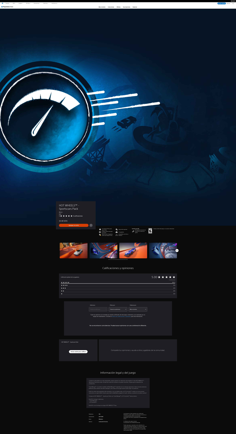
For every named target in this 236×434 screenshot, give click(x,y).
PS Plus (28, 3)
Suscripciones (126, 7)
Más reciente (102, 7)
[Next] (177, 250)
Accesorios (36, 3)
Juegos (20, 3)
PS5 (14, 3)
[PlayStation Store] (7, 7)
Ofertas (118, 7)
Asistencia (54, 3)
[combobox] (98, 309)
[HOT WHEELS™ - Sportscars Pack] (74, 250)
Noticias (45, 3)
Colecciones (111, 7)
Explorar (135, 7)
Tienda (7, 3)
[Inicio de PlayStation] (2, 3)
